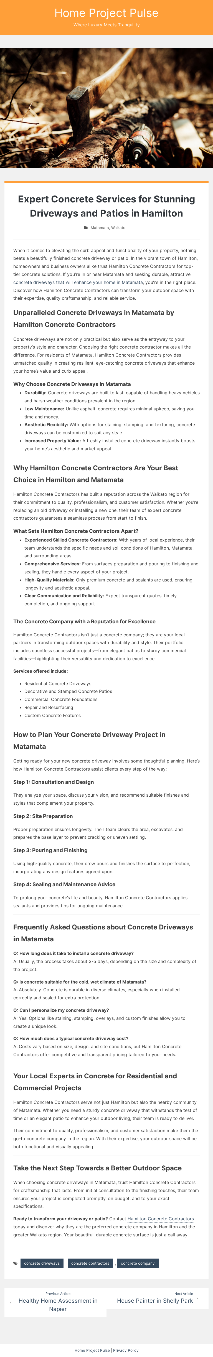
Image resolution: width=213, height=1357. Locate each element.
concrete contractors (90, 1263)
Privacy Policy (126, 1350)
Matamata (100, 227)
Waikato (118, 227)
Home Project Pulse (106, 13)
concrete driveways (42, 1263)
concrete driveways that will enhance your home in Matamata (78, 282)
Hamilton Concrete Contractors (161, 1218)
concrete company (138, 1263)
